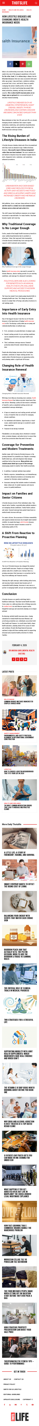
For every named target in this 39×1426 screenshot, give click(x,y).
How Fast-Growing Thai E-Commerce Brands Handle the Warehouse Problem (17, 1228)
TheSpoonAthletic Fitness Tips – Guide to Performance (19, 1362)
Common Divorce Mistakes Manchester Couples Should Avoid (18, 702)
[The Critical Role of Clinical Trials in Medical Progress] (19, 974)
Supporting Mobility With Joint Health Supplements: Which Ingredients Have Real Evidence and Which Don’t (18, 1055)
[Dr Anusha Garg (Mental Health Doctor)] (5, 652)
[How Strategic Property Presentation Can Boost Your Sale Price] (19, 1313)
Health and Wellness (16, 10)
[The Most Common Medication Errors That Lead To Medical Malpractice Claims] (19, 789)
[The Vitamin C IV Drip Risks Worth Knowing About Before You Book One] (19, 1073)
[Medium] (15, 1405)
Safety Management (12, 733)
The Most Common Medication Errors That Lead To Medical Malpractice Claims (18, 807)
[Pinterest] (23, 64)
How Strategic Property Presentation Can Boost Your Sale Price (17, 1330)
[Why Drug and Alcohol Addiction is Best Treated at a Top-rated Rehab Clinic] (19, 1107)
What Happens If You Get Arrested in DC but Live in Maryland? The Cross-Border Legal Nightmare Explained (17, 1193)
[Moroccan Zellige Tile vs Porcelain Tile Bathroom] (19, 1245)
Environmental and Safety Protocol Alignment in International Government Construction (19, 737)
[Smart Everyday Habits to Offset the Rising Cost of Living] (19, 870)
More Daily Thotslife (11, 824)
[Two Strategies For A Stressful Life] (19, 1005)
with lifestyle (24, 522)
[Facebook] (10, 64)
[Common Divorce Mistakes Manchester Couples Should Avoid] (19, 685)
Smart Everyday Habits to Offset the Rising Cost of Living (19, 885)
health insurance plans (13, 271)
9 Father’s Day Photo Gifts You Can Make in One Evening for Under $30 (18, 1158)
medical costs (8, 606)
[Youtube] (25, 659)
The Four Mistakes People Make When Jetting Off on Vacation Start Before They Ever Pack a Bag (18, 1294)
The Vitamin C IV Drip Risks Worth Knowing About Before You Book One (19, 1090)
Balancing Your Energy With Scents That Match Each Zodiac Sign (18, 918)
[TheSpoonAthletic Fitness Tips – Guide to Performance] (19, 1347)
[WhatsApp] (29, 64)
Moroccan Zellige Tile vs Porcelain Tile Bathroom (15, 1260)
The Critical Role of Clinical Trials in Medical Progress (17, 989)
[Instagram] (17, 659)
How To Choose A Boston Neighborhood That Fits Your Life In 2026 (18, 772)
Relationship (9, 699)
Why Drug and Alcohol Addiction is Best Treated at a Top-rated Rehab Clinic (19, 1124)
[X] (16, 64)
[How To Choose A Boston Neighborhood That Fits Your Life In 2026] (19, 755)
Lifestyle (7, 769)
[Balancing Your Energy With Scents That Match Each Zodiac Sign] (19, 901)
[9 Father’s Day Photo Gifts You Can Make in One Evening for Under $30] (19, 1141)
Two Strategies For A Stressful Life (18, 1021)
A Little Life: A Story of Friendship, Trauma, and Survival (19, 853)
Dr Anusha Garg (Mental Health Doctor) (21, 652)
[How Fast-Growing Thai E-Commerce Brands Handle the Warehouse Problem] (19, 1211)
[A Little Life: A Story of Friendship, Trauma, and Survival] (19, 838)
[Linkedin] (10, 1405)
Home (4, 10)
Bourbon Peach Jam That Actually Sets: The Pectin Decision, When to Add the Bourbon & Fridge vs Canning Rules (17, 954)
